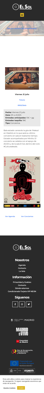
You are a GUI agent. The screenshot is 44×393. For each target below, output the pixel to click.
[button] (22, 15)
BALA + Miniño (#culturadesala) (22, 28)
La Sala (22, 271)
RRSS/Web (22, 105)
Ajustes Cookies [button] (9, 388)
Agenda (22, 265)
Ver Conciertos (27, 216)
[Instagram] (22, 304)
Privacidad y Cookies (22, 282)
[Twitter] (29, 304)
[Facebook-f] (15, 304)
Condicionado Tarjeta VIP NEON (22, 291)
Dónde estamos (22, 288)
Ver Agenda (10, 216)
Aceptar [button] (21, 388)
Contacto (22, 268)
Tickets (22, 100)
